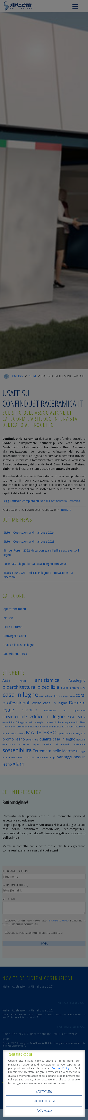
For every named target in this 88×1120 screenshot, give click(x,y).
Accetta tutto (44, 1091)
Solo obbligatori (44, 1101)
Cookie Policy (62, 1068)
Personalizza (44, 1110)
